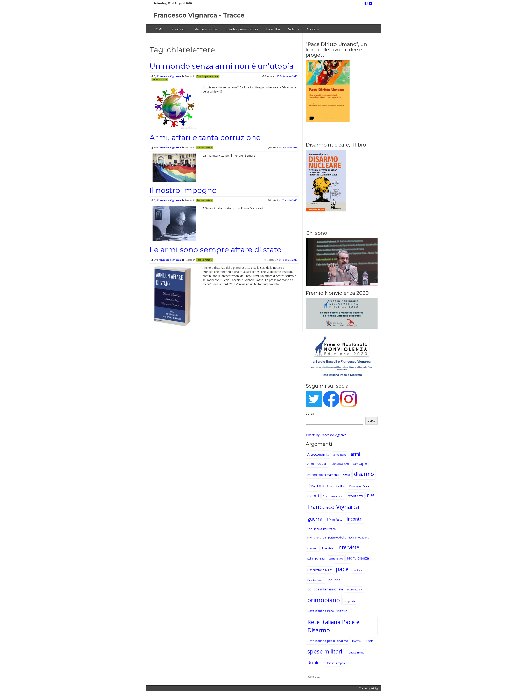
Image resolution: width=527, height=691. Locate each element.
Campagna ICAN (340, 463)
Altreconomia (318, 454)
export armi (355, 496)
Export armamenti (333, 496)
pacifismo (358, 570)
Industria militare (321, 529)
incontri (355, 519)
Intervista (327, 548)
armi (355, 454)
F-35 (370, 495)
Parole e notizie (206, 29)
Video (292, 29)
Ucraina (314, 662)
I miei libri (273, 29)
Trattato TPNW (355, 652)
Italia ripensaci (316, 558)
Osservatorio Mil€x (319, 570)
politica (334, 579)
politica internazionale (325, 589)
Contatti (313, 29)
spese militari (324, 651)
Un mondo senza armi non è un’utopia (221, 65)
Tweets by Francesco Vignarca (326, 435)
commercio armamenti (323, 475)
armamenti (339, 454)
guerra (314, 518)
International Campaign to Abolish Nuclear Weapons (338, 537)
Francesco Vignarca (169, 76)
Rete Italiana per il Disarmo (327, 641)
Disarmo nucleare (326, 485)
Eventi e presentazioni (242, 29)
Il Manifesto (334, 519)
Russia (369, 641)
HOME (158, 29)
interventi (312, 548)
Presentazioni (355, 589)
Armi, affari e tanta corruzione (205, 137)
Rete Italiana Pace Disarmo (327, 611)
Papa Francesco (315, 580)
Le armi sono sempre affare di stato (215, 249)
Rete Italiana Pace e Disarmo (333, 626)
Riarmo (356, 641)
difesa (346, 475)
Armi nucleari (317, 463)
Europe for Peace (359, 486)
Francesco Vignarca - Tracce (199, 15)
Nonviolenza (358, 558)
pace (342, 569)
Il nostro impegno (183, 190)
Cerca (310, 413)
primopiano (323, 600)
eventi (313, 495)
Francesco (179, 29)
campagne (360, 464)
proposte (349, 601)
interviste (348, 547)
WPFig (374, 688)
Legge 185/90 (336, 558)
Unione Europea (335, 663)
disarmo (364, 473)
